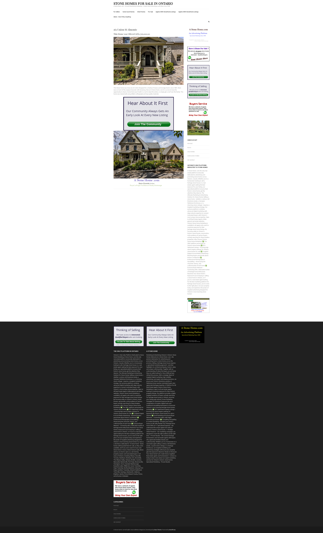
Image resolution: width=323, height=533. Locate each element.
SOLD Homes (141, 12)
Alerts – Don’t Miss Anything (122, 17)
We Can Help (191, 160)
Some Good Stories (128, 12)
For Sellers (117, 12)
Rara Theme (158, 529)
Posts (189, 147)
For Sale (150, 12)
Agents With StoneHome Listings (166, 12)
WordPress (172, 529)
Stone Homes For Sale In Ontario (143, 3)
